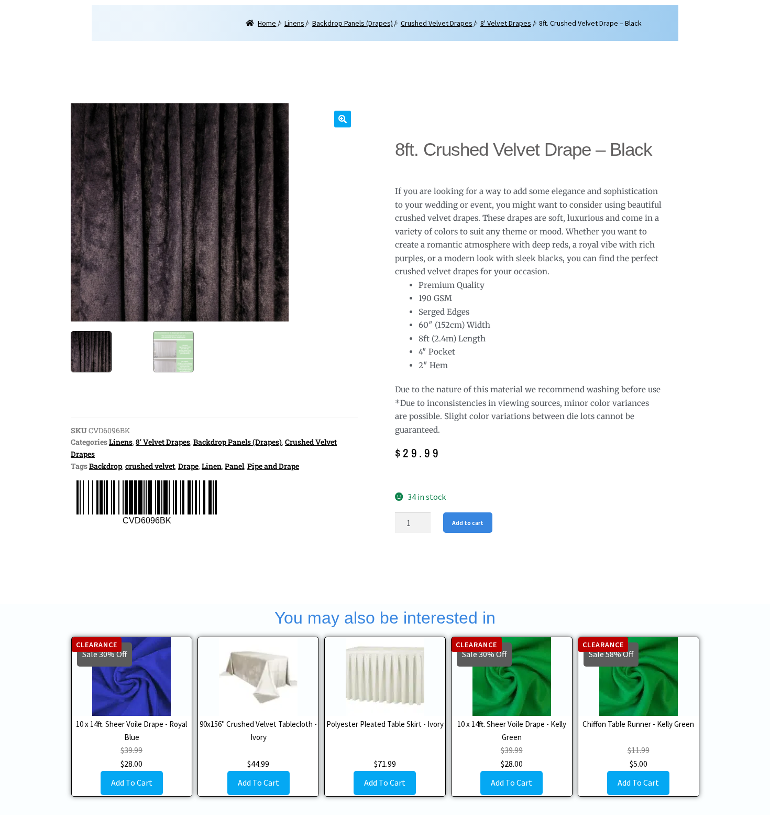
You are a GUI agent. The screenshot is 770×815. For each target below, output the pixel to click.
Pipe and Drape (273, 466)
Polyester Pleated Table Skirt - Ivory (385, 724)
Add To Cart (131, 782)
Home (267, 23)
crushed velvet (150, 466)
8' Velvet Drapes (505, 23)
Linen (212, 466)
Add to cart (467, 523)
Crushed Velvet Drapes (436, 23)
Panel (234, 466)
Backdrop (105, 466)
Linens (294, 23)
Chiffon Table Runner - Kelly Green (638, 724)
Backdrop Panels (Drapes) (352, 23)
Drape (188, 466)
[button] (342, 119)
